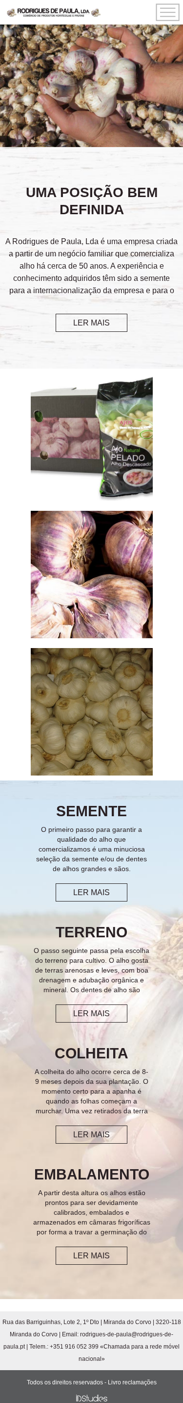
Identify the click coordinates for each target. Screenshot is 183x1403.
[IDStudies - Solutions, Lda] (91, 1398)
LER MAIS (91, 323)
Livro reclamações (132, 1382)
